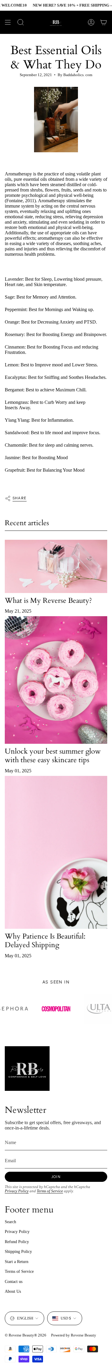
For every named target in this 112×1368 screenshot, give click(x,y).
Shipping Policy (18, 1251)
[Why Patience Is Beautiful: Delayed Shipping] (56, 852)
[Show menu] (8, 22)
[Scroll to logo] (58, 1009)
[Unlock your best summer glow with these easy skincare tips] (56, 680)
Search (10, 1222)
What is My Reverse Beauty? (48, 600)
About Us (13, 1291)
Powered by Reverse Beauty (73, 1335)
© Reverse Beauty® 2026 (25, 1335)
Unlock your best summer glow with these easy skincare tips (53, 755)
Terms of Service (50, 1191)
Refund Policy (17, 1242)
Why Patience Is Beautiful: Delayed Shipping (45, 940)
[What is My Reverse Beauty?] (56, 566)
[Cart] (103, 22)
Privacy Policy (17, 1191)
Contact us (13, 1281)
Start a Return (16, 1261)
